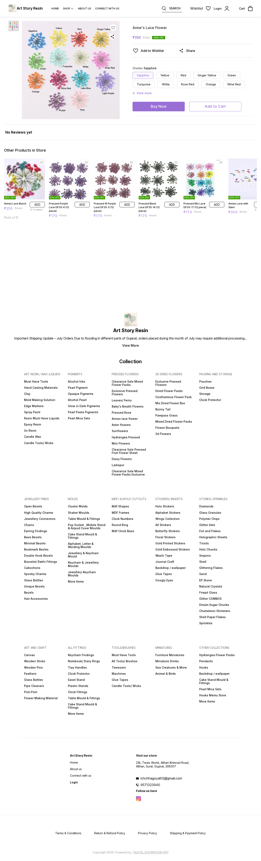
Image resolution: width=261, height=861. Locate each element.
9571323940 (150, 785)
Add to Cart (215, 106)
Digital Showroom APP (151, 852)
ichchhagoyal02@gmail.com (161, 778)
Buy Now (159, 106)
